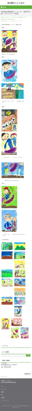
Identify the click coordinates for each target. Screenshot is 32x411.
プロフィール (4, 389)
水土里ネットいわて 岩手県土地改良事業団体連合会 (18, 405)
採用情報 (3, 397)
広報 (2, 394)
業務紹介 (3, 391)
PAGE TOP (29, 397)
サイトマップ (4, 376)
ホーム (2, 386)
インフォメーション (5, 400)
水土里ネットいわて (16, 3)
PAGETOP (27, 373)
